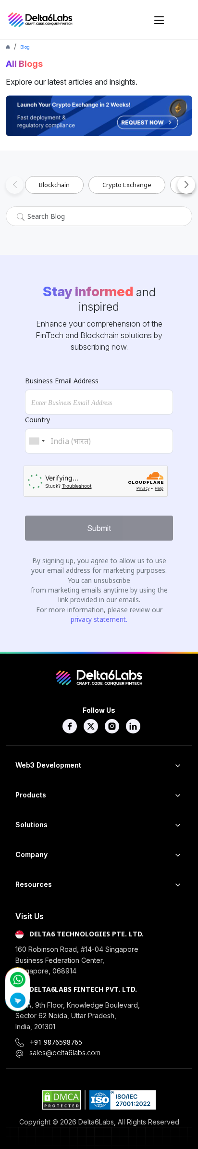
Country (37, 419)
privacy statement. (99, 619)
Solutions (31, 825)
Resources (33, 884)
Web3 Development (48, 765)
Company (31, 854)
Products (30, 795)
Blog (25, 47)
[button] (15, 185)
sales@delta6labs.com (64, 1052)
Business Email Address (62, 380)
